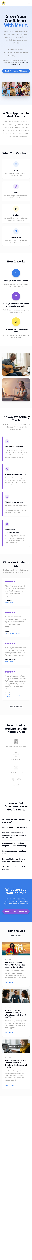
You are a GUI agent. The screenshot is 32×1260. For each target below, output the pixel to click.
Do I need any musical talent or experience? (14, 820)
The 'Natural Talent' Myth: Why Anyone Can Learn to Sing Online (15, 964)
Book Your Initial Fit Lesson (16, 71)
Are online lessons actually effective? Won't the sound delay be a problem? (15, 835)
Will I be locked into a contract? (14, 827)
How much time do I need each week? (14, 852)
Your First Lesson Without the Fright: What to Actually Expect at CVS (15, 1013)
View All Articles (16, 935)
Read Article (9, 983)
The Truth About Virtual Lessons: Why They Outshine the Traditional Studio (16, 1063)
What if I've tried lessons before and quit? (15, 868)
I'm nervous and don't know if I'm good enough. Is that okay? (14, 844)
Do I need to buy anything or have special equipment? (13, 860)
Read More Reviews (16, 706)
